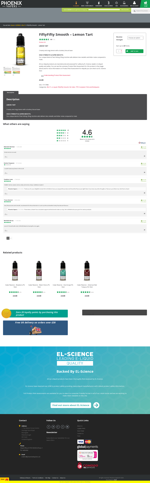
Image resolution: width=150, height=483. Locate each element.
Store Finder (80, 431)
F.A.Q (78, 436)
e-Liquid (54, 87)
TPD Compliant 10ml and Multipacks (87, 87)
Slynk (115, 480)
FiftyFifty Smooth (63, 87)
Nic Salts (72, 87)
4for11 (23, 25)
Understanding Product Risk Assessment (57, 75)
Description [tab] (10, 92)
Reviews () (42, 42)
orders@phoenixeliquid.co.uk (31, 457)
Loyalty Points (81, 428)
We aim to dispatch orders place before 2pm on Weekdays (75, 482)
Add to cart (134, 51)
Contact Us (80, 433)
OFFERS (18, 25)
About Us (79, 426)
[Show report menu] (144, 156)
